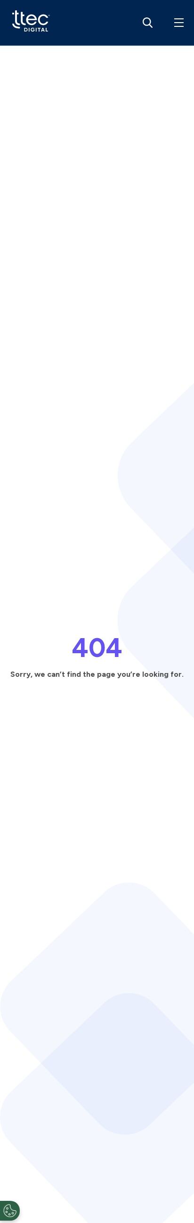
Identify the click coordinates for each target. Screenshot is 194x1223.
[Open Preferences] (10, 1211)
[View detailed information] (29, 22)
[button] (177, 22)
